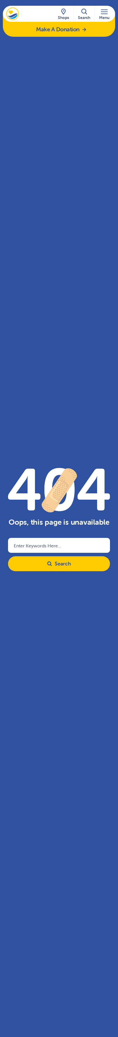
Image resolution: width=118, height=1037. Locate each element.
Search (63, 563)
